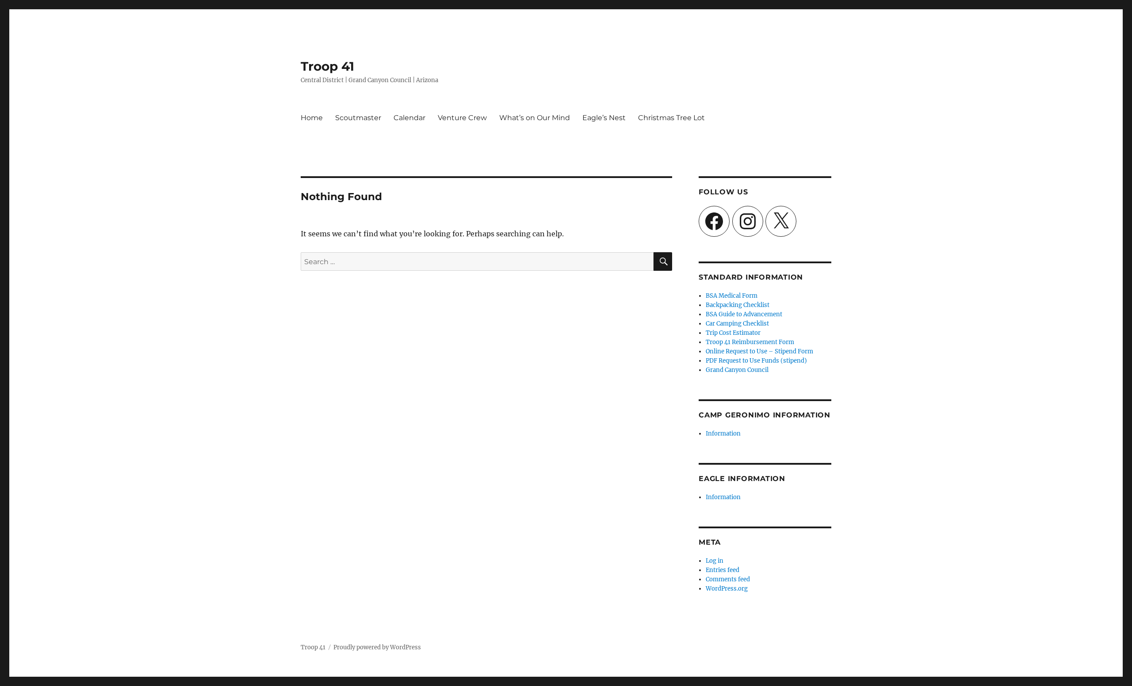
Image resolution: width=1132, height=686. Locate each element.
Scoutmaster (358, 118)
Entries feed (722, 570)
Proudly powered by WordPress (377, 647)
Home (312, 118)
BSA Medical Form (731, 295)
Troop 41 (327, 66)
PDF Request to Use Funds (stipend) (756, 360)
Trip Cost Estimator (733, 333)
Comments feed (728, 579)
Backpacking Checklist (737, 305)
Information (723, 433)
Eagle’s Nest (604, 118)
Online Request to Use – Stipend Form (759, 351)
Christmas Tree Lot (671, 118)
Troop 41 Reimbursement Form (750, 342)
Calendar (409, 118)
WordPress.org (727, 588)
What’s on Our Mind (534, 118)
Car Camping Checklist (737, 323)
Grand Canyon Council (737, 370)
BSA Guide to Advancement (744, 314)
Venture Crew (462, 118)
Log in (714, 561)
